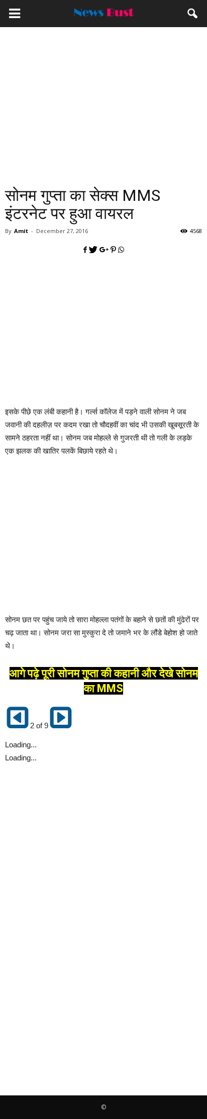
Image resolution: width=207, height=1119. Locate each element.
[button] (193, 13)
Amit (21, 231)
